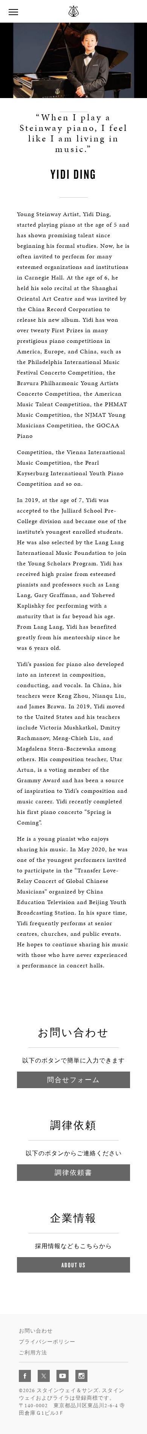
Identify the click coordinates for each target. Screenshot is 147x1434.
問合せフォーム (73, 1080)
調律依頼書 (73, 1172)
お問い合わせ (36, 1330)
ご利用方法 (33, 1352)
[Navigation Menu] (13, 11)
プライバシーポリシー (47, 1341)
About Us (73, 1265)
